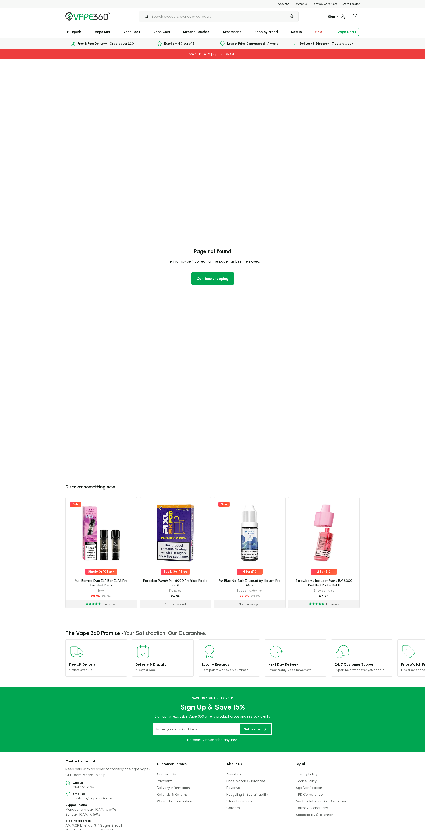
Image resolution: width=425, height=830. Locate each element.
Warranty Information (174, 801)
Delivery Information (173, 787)
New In (296, 32)
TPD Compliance (309, 794)
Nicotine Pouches (196, 32)
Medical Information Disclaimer (321, 801)
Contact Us (300, 4)
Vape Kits (102, 32)
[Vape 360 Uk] (87, 16)
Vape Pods (131, 32)
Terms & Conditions (324, 4)
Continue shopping (212, 278)
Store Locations (239, 801)
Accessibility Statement (315, 814)
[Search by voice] (292, 16)
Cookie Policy (306, 781)
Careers (233, 808)
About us (283, 4)
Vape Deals (347, 32)
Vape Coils (161, 32)
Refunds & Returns (172, 794)
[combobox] (213, 16)
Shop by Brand (266, 32)
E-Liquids (74, 32)
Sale (318, 32)
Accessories (232, 32)
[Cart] (355, 16)
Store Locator (351, 4)
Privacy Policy (306, 774)
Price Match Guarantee (245, 781)
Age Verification (309, 787)
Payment (164, 781)
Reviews (233, 787)
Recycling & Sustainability (247, 794)
